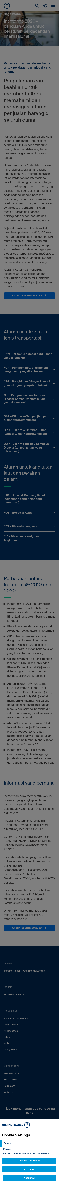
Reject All (29, 1169)
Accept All (29, 1178)
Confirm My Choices (29, 1160)
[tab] (29, 1143)
